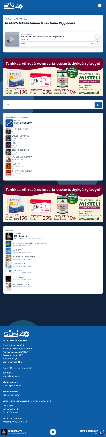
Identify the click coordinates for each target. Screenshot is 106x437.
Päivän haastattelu (16, 19)
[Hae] (98, 105)
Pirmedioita (26, 368)
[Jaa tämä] (97, 41)
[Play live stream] (53, 432)
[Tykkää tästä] (97, 36)
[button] (53, 39)
